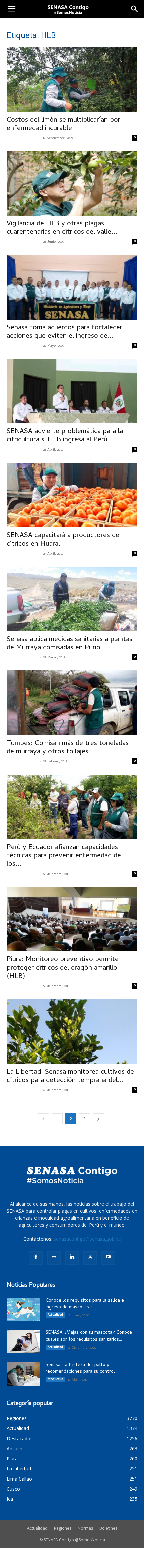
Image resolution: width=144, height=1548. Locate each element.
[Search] (134, 9)
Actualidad (55, 1315)
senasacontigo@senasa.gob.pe (87, 1239)
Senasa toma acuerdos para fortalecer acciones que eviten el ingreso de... (64, 332)
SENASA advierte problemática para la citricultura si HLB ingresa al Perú (65, 436)
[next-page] (98, 1118)
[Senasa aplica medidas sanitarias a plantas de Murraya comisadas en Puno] (72, 599)
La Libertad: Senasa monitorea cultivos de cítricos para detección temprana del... (70, 1076)
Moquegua (55, 1379)
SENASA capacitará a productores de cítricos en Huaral (63, 540)
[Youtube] (108, 1258)
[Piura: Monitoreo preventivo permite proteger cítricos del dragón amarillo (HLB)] (72, 919)
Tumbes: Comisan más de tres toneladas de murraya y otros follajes (68, 748)
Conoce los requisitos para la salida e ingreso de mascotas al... (85, 1304)
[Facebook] (36, 1258)
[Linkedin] (72, 1258)
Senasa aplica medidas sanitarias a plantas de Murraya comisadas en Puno (69, 644)
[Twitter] (90, 1258)
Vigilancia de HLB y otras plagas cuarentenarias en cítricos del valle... (62, 228)
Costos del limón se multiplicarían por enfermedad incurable (63, 124)
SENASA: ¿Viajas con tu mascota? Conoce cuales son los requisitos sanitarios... (89, 1336)
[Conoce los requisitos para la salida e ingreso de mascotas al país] (23, 1309)
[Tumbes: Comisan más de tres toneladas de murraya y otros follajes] (72, 702)
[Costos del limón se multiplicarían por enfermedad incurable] (72, 79)
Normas (85, 1528)
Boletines (108, 1528)
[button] (11, 9)
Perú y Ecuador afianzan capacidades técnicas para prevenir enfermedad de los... (64, 856)
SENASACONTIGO (22, 138)
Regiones (62, 1528)
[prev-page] (43, 1118)
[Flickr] (54, 1258)
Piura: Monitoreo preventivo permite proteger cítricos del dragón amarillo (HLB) (63, 968)
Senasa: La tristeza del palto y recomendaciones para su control (80, 1368)
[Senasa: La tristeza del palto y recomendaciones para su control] (23, 1374)
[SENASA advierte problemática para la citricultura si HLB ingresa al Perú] (72, 391)
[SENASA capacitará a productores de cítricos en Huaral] (72, 495)
